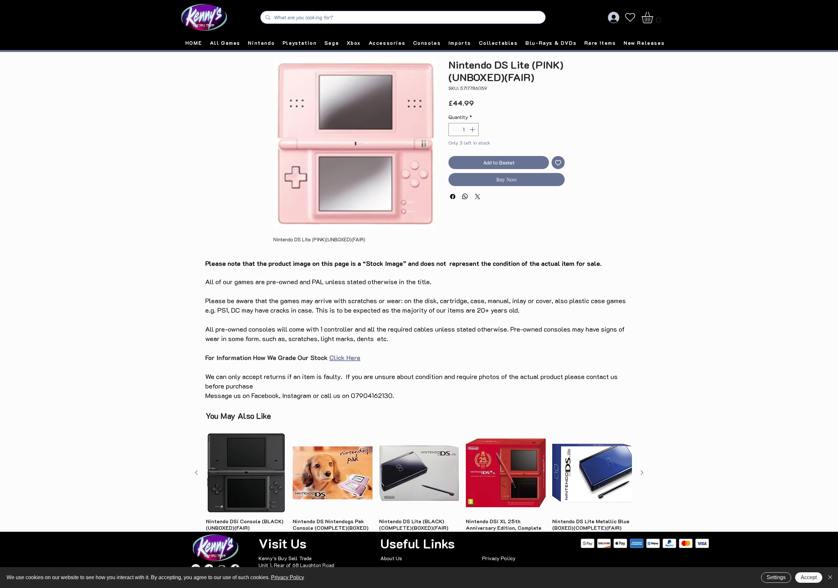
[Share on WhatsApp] (465, 196)
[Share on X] (478, 196)
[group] (419, 490)
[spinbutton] (463, 129)
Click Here (344, 357)
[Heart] (630, 17)
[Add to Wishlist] (558, 162)
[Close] (830, 577)
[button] (654, 17)
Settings (776, 577)
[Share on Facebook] (453, 196)
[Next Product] (642, 472)
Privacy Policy (287, 577)
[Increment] (473, 129)
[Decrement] (454, 129)
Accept (809, 577)
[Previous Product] (196, 472)
